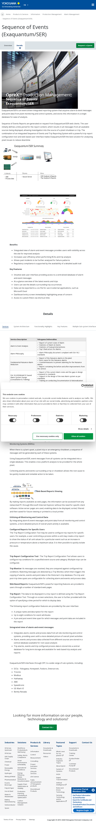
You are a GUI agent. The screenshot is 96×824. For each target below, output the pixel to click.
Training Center (72, 754)
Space (7, 808)
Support (73, 742)
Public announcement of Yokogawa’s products (35, 783)
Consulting (34, 761)
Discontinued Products (35, 790)
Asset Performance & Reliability (22, 762)
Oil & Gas (8, 753)
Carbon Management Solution (22, 803)
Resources (47, 753)
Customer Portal (72, 765)
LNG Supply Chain (9, 757)
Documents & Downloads (48, 749)
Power (7, 765)
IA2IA (58, 774)
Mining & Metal (10, 776)
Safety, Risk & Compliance (22, 756)
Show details (83, 429)
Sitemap (32, 819)
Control (33, 755)
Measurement (35, 758)
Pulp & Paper (9, 788)
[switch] (36, 420)
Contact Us (47, 727)
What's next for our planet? (60, 753)
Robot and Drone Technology (60, 790)
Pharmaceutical (10, 780)
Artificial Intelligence (60, 784)
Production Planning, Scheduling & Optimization (22, 794)
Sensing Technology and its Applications (60, 798)
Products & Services (20, 14)
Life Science (34, 777)
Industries (9, 742)
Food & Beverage (8, 784)
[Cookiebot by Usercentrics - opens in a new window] (83, 386)
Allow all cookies (78, 436)
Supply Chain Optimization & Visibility (23, 786)
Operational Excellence (22, 769)
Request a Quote (85, 45)
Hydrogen (8, 773)
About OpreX (60, 766)
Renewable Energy (9, 769)
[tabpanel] (48, 80)
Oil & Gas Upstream (8, 749)
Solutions (22, 742)
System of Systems (59, 770)
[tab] (5, 326)
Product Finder (74, 758)
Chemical (8, 762)
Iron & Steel (9, 791)
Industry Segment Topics (59, 761)
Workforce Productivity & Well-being (22, 750)
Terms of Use (8, 819)
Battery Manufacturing (10, 801)
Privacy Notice (21, 819)
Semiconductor (10, 805)
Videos (45, 756)
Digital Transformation (61, 778)
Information (35, 14)
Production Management (52, 14)
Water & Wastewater (9, 795)
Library (46, 742)
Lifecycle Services (33, 772)
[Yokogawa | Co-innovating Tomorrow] (11, 5)
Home (8, 14)
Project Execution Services (33, 766)
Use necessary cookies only (47, 436)
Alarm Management (71, 14)
